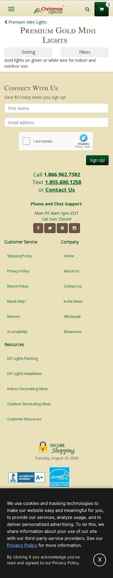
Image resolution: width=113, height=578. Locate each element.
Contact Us (60, 189)
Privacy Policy (18, 271)
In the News (73, 301)
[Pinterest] (62, 228)
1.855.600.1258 (63, 182)
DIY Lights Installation (24, 373)
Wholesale (72, 316)
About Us (71, 271)
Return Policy (17, 286)
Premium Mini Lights (27, 22)
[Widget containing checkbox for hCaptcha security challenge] (56, 141)
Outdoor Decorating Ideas (29, 403)
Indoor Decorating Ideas (27, 388)
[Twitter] (50, 228)
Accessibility (17, 331)
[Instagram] (74, 228)
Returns (13, 316)
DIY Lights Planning (22, 358)
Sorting (28, 52)
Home (69, 255)
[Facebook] (38, 228)
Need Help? (16, 301)
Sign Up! (97, 160)
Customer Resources (24, 419)
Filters (84, 52)
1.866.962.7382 (62, 174)
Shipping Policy (19, 255)
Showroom (73, 331)
